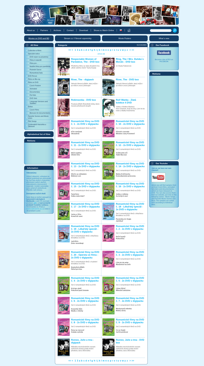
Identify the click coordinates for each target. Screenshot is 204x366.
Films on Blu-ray (34, 79)
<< (69, 50)
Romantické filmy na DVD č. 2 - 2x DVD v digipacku (130, 227)
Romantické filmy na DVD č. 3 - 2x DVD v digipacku (130, 253)
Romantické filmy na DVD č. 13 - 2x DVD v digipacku (85, 165)
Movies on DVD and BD (38, 38)
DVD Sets (33, 98)
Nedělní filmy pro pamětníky (40, 66)
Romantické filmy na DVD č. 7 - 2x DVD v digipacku (130, 299)
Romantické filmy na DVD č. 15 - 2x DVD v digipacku (85, 185)
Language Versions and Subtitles (39, 102)
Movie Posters (125, 38)
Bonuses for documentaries (40, 113)
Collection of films (34, 51)
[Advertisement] (38, 153)
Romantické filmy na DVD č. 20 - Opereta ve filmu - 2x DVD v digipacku (85, 255)
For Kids (33, 95)
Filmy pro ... (34, 63)
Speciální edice (34, 54)
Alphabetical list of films (38, 134)
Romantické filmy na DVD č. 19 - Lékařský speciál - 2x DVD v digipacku (85, 229)
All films (34, 45)
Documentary (35, 92)
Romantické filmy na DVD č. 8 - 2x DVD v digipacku (85, 321)
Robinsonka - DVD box (83, 100)
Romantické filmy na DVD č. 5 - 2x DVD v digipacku (130, 279)
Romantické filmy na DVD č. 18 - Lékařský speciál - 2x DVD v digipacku (130, 207)
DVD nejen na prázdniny (39, 57)
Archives (57, 30)
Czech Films (34, 110)
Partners (44, 30)
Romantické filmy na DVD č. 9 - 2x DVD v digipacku (130, 321)
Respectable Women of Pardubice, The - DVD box (85, 60)
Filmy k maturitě (35, 60)
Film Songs (32, 121)
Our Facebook (162, 45)
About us (31, 30)
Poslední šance (35, 70)
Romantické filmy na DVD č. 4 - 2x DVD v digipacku (85, 279)
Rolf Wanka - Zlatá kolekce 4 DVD (126, 101)
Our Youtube (162, 163)
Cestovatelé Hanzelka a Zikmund (37, 125)
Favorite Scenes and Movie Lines (38, 117)
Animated (33, 89)
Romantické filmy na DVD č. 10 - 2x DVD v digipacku (130, 122)
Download (83, 30)
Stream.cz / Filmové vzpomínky (77, 38)
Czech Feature (35, 86)
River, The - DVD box (127, 79)
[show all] (101, 54)
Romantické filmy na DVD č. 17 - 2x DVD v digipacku (85, 205)
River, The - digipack (82, 79)
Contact (70, 30)
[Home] (127, 30)
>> (133, 50)
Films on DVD (33, 82)
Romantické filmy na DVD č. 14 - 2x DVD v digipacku (130, 165)
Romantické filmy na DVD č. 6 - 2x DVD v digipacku (85, 299)
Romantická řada (36, 73)
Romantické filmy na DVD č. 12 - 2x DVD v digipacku (130, 144)
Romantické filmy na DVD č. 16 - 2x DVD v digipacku (130, 185)
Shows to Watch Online (104, 30)
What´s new (164, 38)
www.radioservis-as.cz (35, 209)
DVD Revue (32, 76)
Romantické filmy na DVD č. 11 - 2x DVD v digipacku (85, 144)
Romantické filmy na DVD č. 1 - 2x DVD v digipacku (85, 122)
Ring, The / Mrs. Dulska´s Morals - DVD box (130, 60)
